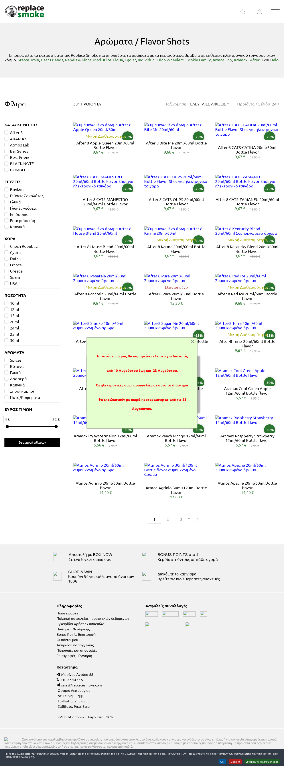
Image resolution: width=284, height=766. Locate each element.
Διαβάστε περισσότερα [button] (262, 761)
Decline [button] (235, 761)
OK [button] (222, 761)
